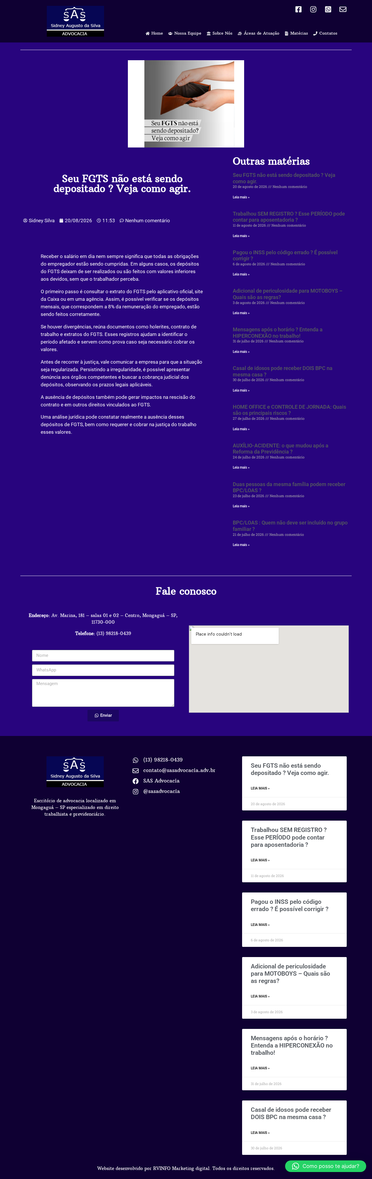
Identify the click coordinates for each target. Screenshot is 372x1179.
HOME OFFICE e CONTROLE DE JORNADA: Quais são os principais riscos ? (289, 410)
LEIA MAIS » (260, 788)
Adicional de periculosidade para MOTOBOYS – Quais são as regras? (290, 973)
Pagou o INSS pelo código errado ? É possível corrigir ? (289, 905)
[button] (325, 1166)
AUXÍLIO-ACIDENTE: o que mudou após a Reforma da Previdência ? (280, 448)
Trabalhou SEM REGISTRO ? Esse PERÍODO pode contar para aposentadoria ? (289, 217)
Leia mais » (241, 197)
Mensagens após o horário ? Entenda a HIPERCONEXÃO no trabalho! (278, 332)
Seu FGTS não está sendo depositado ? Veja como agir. (290, 769)
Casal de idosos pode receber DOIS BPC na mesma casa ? (291, 1113)
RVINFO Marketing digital (181, 1168)
